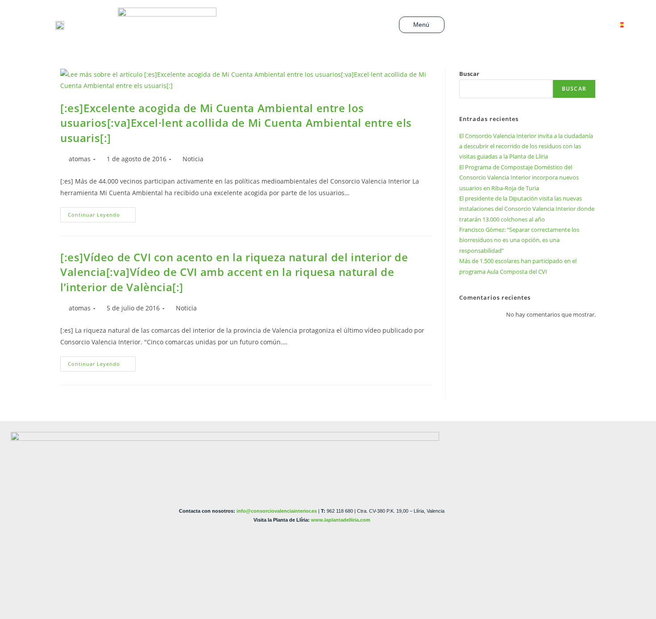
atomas (80, 159)
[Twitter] (528, 25)
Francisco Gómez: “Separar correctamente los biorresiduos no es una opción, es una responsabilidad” (519, 240)
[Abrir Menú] (435, 24)
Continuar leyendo (102, 212)
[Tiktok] (571, 25)
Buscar (469, 74)
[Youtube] (543, 25)
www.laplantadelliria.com (340, 520)
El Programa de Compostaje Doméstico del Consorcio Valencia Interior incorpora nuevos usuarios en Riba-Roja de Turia (519, 177)
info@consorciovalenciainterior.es (277, 511)
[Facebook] (514, 25)
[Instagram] (557, 25)
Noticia (193, 159)
